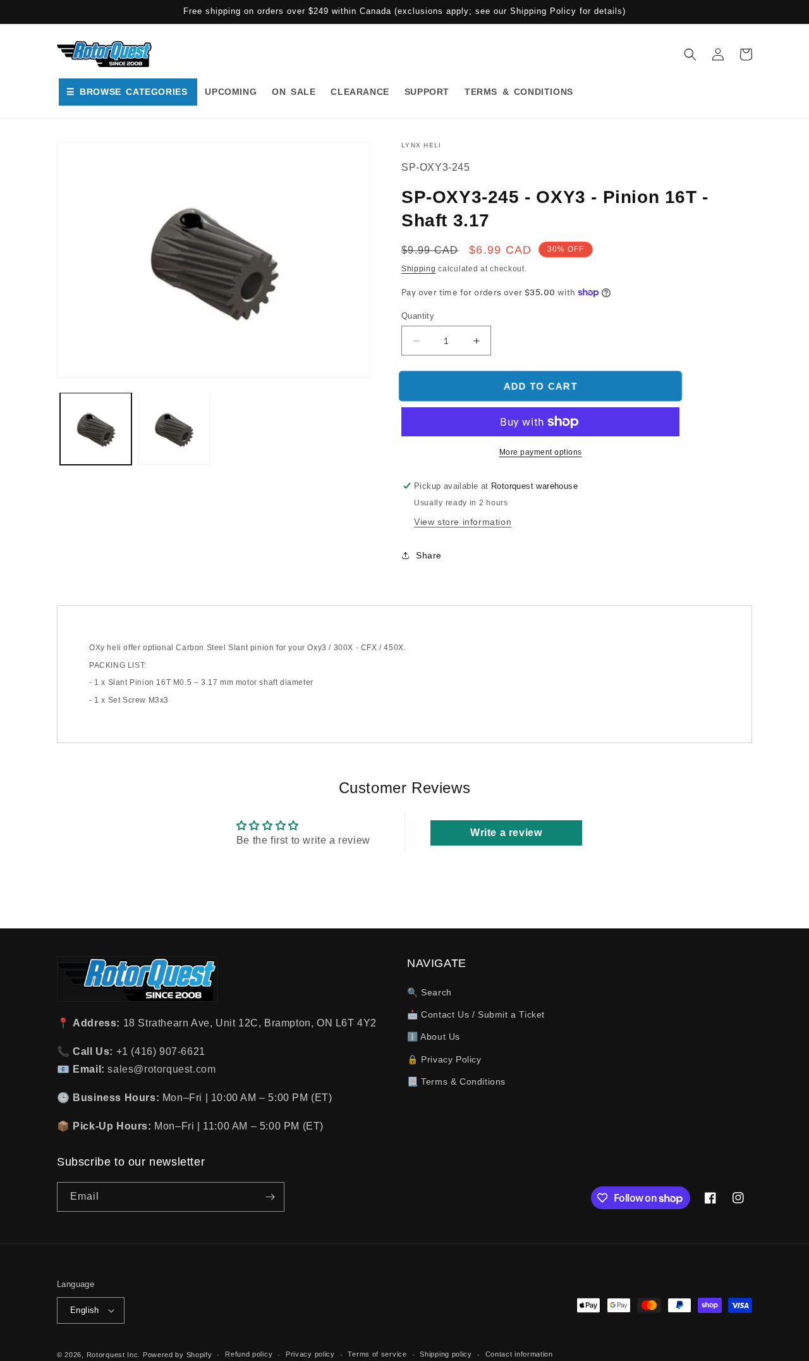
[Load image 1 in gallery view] (95, 428)
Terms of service (377, 1354)
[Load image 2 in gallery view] (173, 428)
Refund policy (248, 1354)
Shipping (418, 268)
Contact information (519, 1354)
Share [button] (429, 555)
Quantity (417, 316)
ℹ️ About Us (433, 1037)
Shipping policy (446, 1354)
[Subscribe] (270, 1197)
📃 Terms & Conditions (456, 1081)
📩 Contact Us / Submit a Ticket (476, 1014)
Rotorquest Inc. (114, 1354)
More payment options (540, 452)
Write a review (506, 832)
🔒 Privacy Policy (444, 1059)
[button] (690, 54)
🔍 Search (429, 992)
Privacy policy (310, 1354)
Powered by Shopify (177, 1354)
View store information (462, 522)
